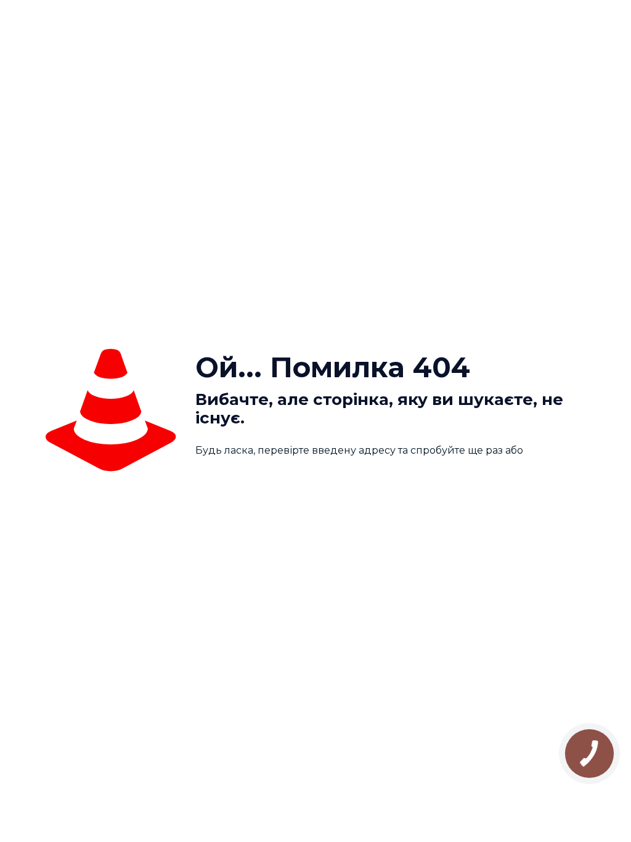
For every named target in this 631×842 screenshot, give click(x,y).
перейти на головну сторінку (284, 483)
